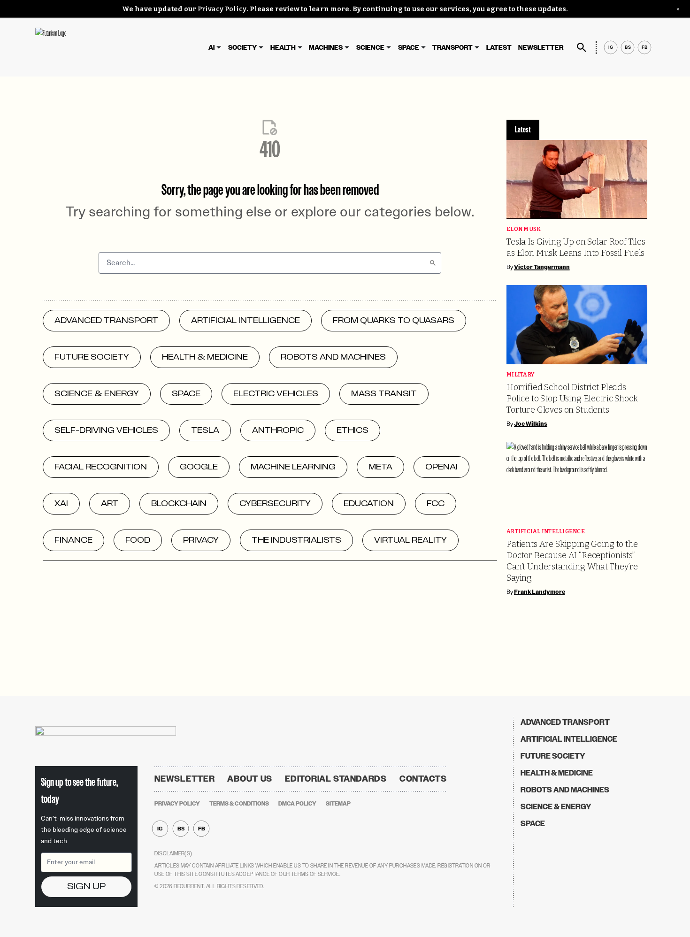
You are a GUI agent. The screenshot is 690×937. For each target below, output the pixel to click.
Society (242, 48)
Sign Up (86, 886)
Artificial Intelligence (545, 532)
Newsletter (540, 48)
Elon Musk (523, 229)
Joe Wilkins (530, 424)
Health (283, 48)
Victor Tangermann (542, 267)
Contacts (423, 779)
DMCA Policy (297, 803)
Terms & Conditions (239, 803)
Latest (499, 48)
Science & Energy (556, 806)
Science (370, 48)
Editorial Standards (336, 779)
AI (211, 48)
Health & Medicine (557, 772)
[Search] (433, 263)
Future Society (553, 756)
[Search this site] (581, 47)
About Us (249, 779)
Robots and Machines (565, 789)
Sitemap (338, 803)
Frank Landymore (539, 592)
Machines (326, 48)
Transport (452, 48)
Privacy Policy (222, 9)
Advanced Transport (565, 722)
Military (520, 375)
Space (408, 48)
